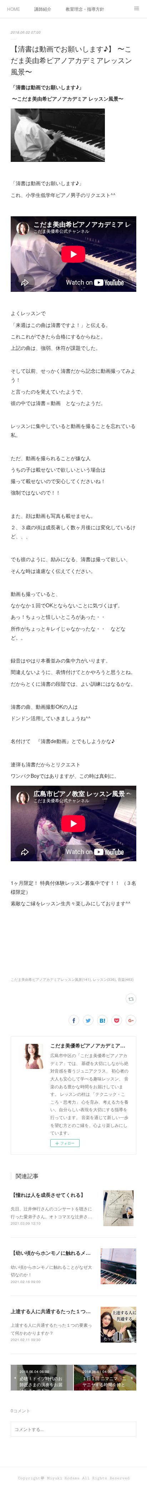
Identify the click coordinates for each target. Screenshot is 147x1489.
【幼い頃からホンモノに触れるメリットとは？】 (66, 1252)
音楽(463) (125, 979)
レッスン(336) (104, 979)
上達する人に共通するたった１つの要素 (56, 1311)
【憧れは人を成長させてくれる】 (48, 1194)
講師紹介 (42, 9)
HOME (13, 9)
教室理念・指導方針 (85, 9)
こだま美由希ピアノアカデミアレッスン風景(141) (51, 979)
